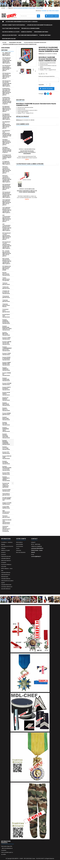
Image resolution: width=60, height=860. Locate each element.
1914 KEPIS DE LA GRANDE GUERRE (30, 28)
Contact (3, 8)
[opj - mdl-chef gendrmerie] (30, 712)
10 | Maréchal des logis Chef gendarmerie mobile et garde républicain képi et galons (6, 100)
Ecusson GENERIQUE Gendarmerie (6, 369)
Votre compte (21, 539)
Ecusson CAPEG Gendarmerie (6, 338)
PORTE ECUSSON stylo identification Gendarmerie (6, 521)
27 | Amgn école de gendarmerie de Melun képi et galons (6, 156)
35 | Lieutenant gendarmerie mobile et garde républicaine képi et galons (6, 194)
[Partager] (45, 94)
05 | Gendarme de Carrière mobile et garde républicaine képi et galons (6, 83)
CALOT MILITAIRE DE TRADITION (10, 28)
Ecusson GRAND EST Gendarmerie (6, 374)
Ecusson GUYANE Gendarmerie (6, 384)
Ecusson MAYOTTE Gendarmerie (6, 409)
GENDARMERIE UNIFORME (41, 32)
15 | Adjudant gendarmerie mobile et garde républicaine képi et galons (6, 116)
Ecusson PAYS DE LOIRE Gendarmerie (6, 457)
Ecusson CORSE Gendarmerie (6, 354)
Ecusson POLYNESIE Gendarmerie (6, 462)
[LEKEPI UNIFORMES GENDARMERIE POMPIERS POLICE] (30, 599)
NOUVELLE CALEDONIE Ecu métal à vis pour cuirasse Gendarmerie (27, 191)
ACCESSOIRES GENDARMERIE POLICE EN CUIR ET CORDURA (21, 21)
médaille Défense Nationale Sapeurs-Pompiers (6, 560)
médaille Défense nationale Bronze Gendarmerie (5, 574)
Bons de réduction (20, 552)
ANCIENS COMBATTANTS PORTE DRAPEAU (13, 25)
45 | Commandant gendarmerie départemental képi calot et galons (6, 218)
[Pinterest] (50, 94)
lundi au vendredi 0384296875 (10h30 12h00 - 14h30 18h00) (28, 8)
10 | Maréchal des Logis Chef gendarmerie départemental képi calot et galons (6, 92)
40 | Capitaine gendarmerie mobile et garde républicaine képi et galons (6, 210)
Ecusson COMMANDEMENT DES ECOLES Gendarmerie (7, 348)
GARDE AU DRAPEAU (26, 32)
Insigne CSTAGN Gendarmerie (6, 503)
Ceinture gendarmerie (6, 283)
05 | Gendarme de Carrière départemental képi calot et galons (6, 76)
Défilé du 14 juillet (5, 550)
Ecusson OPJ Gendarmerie (6, 452)
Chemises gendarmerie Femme (6, 305)
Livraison (3, 552)
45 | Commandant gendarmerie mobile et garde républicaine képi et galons (6, 227)
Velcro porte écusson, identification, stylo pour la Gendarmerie (27, 152)
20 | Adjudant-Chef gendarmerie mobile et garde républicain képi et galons (6, 134)
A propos (3, 554)
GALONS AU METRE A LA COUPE (10, 32)
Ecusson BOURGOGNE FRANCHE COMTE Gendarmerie (6, 328)
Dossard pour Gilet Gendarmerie (6, 316)
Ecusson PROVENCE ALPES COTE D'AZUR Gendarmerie (6, 468)
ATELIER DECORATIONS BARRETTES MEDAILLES (39, 25)
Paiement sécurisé (6, 556)
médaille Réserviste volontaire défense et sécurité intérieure (6, 586)
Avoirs (17, 548)
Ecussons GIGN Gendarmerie (6, 490)
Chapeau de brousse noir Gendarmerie (6, 292)
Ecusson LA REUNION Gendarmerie (6, 399)
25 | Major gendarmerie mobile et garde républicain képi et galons (6, 150)
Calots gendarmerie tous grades (6, 279)
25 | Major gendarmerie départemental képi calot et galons (6, 142)
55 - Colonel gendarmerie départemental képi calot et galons (6, 253)
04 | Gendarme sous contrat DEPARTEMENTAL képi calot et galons (6, 68)
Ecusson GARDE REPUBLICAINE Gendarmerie (6, 364)
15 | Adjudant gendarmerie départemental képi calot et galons (6, 109)
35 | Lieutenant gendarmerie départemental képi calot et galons (6, 187)
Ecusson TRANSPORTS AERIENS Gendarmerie (6, 478)
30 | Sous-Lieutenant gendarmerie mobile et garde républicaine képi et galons (6, 179)
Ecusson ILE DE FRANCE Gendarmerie (6, 394)
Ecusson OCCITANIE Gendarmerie (6, 448)
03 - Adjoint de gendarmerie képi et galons (6, 54)
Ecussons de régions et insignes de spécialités (5, 485)
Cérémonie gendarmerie (6, 287)
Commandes (19, 546)
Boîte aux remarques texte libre (47, 76)
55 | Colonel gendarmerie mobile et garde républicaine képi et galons (6, 261)
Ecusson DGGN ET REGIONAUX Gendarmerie (6, 359)
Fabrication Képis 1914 (6, 846)
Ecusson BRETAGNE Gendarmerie (6, 334)
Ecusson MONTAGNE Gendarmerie (6, 418)
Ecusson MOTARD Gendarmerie (6, 424)
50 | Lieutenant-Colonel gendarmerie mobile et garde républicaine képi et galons (6, 245)
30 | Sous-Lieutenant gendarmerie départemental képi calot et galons (6, 170)
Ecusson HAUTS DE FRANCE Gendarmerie (6, 388)
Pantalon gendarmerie (6, 516)
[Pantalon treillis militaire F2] (30, 811)
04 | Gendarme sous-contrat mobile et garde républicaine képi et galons (6, 60)
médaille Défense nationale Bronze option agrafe (7, 580)
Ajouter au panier (46, 88)
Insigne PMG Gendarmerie (6, 507)
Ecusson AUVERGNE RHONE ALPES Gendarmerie (6, 321)
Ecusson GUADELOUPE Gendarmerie (6, 379)
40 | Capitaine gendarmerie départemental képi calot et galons (6, 202)
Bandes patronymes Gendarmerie (6, 274)
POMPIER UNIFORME (44, 35)
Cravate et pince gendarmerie (6, 311)
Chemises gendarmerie (6, 300)
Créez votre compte (54, 10)
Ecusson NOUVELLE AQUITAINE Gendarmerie (6, 435)
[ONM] (30, 672)
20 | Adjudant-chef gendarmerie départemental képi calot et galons (6, 125)
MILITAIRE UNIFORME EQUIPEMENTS (27, 35)
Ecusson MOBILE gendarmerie (6, 414)
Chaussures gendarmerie (6, 296)
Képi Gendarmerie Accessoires (6, 512)
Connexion (44, 10)
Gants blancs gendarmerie (6, 494)
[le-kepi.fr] (30, 3)
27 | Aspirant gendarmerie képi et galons (6, 163)
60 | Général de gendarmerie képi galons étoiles (6, 268)
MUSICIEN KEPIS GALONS (9, 38)
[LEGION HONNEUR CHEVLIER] (30, 628)
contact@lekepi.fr (36, 556)
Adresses (18, 550)
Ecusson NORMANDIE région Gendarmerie (6, 429)
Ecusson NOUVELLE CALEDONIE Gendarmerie (6, 442)
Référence (41, 53)
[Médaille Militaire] (30, 757)
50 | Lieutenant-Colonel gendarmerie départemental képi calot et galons (6, 236)
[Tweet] (48, 94)
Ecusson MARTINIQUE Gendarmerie (6, 404)
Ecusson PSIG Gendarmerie (6, 473)
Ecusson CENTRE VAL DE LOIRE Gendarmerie (6, 343)
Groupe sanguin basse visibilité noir (6, 499)
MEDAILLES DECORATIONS (9, 35)
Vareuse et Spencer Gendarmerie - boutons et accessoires (6, 529)
